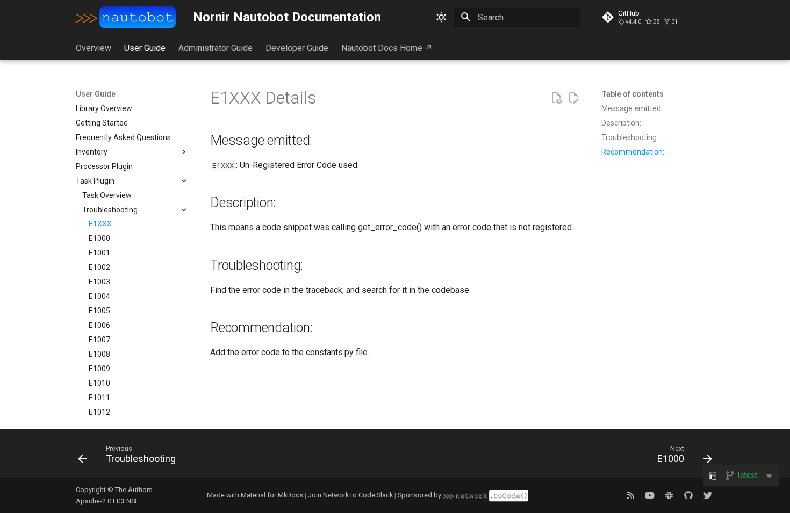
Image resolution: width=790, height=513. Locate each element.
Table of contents (632, 94)
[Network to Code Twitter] (707, 495)
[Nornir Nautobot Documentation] (125, 17)
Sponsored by (420, 495)
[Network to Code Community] (669, 495)
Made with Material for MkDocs (255, 495)
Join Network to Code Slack (350, 495)
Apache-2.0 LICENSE (107, 501)
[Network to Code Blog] (630, 495)
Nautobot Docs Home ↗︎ (387, 48)
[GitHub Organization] (688, 495)
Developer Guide (296, 48)
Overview (93, 48)
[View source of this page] (556, 98)
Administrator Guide (215, 48)
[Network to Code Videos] (649, 495)
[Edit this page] (573, 98)
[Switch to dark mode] (441, 17)
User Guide (145, 48)
